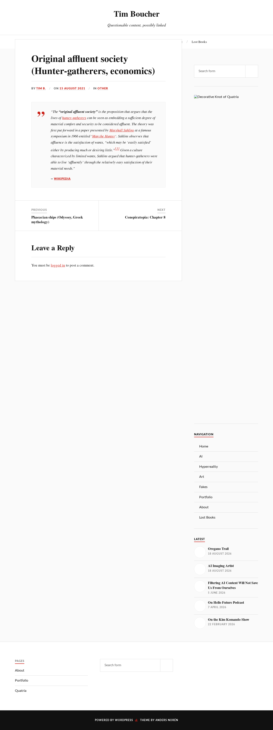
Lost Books (199, 41)
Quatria (20, 690)
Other (102, 88)
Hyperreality (208, 466)
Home (203, 446)
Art (201, 476)
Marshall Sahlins (121, 130)
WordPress (124, 720)
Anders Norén (166, 720)
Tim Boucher (137, 13)
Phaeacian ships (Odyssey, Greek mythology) (57, 219)
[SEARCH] (251, 71)
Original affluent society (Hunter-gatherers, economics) (93, 64)
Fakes (203, 487)
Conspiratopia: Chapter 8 (145, 217)
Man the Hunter (103, 136)
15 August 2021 (72, 88)
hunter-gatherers (74, 117)
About (204, 507)
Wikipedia (62, 179)
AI (200, 456)
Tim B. (41, 88)
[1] (117, 148)
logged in (58, 265)
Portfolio (205, 497)
